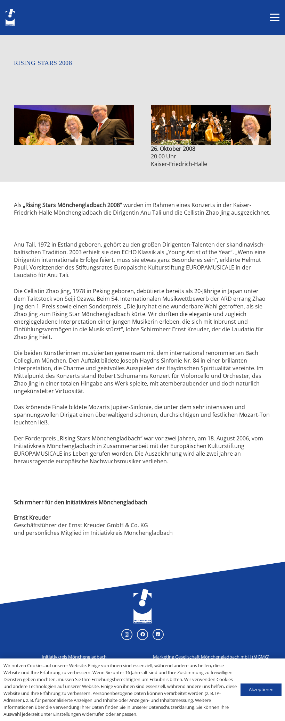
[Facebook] (142, 634)
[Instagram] (126, 634)
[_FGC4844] (211, 125)
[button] (274, 17)
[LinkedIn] (158, 634)
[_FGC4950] (171, 125)
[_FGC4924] (251, 125)
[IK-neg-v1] (10, 17)
